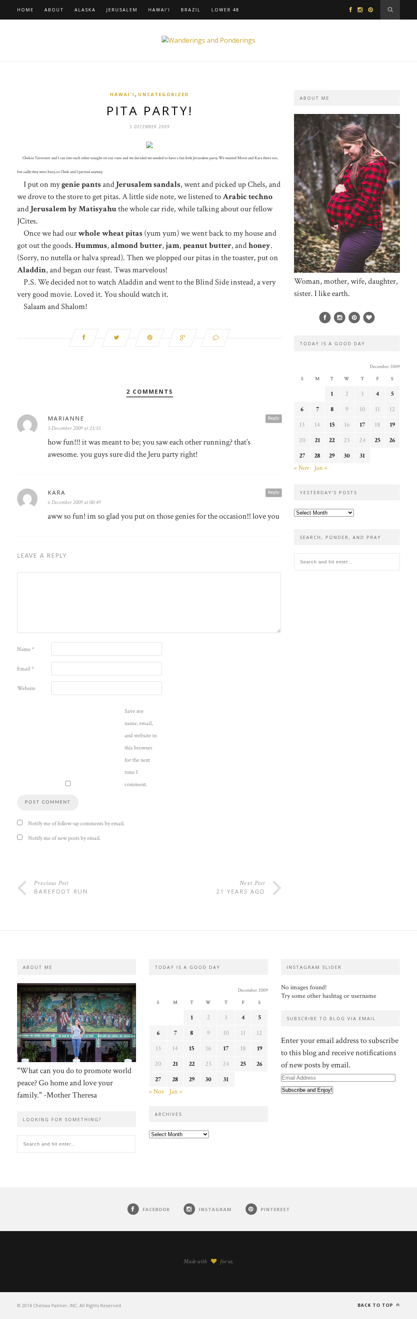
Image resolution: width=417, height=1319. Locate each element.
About (54, 10)
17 (362, 425)
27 (302, 455)
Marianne (66, 418)
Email (25, 669)
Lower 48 (225, 10)
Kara (57, 492)
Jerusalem (122, 10)
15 (332, 425)
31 (362, 455)
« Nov (301, 468)
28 (317, 455)
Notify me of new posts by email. (64, 838)
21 (317, 440)
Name (25, 649)
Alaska (85, 10)
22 (332, 440)
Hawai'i (122, 94)
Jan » (320, 468)
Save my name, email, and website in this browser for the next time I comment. (141, 748)
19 (392, 425)
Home (25, 10)
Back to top (376, 1305)
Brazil (191, 10)
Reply (273, 418)
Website (26, 688)
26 (392, 440)
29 (332, 455)
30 (347, 455)
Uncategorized (163, 94)
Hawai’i (159, 10)
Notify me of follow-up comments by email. (76, 823)
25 (377, 440)
